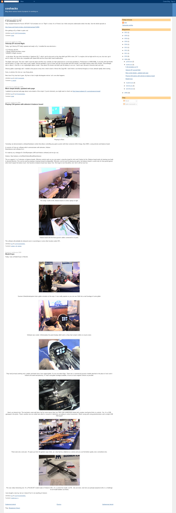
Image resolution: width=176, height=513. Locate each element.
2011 (126, 53)
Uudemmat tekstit (10, 504)
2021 (126, 32)
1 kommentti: (21, 78)
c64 (16, 246)
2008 (126, 93)
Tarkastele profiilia (127, 25)
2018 (126, 41)
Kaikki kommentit (130, 104)
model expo (14, 498)
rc (17, 498)
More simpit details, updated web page (20, 88)
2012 (126, 50)
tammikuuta (129, 89)
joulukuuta (129, 61)
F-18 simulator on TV (13, 21)
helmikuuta (129, 86)
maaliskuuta (130, 83)
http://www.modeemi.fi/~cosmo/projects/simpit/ (86, 91)
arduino (13, 246)
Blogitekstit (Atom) (14, 508)
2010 (126, 56)
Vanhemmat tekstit (107, 504)
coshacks (11, 8)
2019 (126, 38)
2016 (126, 44)
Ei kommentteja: (22, 33)
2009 (126, 59)
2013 (126, 47)
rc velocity (13, 80)
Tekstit (127, 101)
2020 (126, 35)
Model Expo (9, 254)
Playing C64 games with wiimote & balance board (24, 104)
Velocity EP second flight (15, 43)
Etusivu (59, 504)
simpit (12, 35)
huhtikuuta (129, 64)
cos (125, 22)
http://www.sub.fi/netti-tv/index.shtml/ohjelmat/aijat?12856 (22, 27)
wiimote (19, 246)
